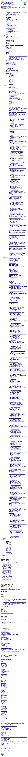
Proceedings (8, 49)
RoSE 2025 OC (14, 494)
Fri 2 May (11, 81)
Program (5, 46)
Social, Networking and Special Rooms (17, 112)
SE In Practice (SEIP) (13, 91)
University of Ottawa (10, 40)
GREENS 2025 (4, 695)
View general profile (4, 611)
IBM (7, 42)
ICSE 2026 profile (7, 573)
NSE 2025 (3, 702)
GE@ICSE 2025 (4, 692)
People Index (11, 304)
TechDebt (13, 199)
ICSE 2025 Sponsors (10, 36)
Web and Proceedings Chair (17, 455)
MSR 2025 (3, 672)
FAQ (7, 34)
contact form (3, 619)
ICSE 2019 (8, 552)
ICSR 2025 (3, 670)
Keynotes (8, 52)
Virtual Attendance (10, 18)
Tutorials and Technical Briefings (16, 106)
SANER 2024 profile (7, 577)
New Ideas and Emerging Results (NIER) (18, 93)
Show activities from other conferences (9, 606)
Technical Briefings (10, 62)
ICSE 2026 (8, 543)
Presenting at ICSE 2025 (11, 19)
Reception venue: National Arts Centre (14, 15)
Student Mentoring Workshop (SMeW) (17, 114)
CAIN (12, 120)
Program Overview (10, 51)
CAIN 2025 (3, 663)
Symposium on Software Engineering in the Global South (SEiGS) (18, 109)
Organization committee (16, 364)
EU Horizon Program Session (12, 71)
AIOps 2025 (3, 680)
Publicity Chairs (14, 517)
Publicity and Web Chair (16, 441)
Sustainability (9, 32)
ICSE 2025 (3, 559)
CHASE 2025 (4, 664)
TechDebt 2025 (4, 675)
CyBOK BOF (9, 69)
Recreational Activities (11, 67)
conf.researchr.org (7, 622)
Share (2, 609)
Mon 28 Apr (11, 76)
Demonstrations (12, 96)
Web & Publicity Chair (16, 508)
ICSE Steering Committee (14, 258)
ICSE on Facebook (6, 748)
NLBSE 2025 (4, 701)
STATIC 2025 (4, 714)
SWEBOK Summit (10, 68)
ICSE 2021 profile (7, 568)
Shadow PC (11, 103)
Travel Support (9, 29)
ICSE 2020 (8, 550)
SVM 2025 (3, 715)
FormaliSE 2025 (4, 667)
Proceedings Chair (15, 440)
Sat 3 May (11, 82)
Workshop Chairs (15, 454)
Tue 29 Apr (11, 77)
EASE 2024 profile (7, 566)
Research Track (12, 90)
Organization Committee (16, 331)
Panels (10, 54)
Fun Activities (9, 21)
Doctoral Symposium (13, 102)
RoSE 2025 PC (14, 496)
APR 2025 (3, 681)
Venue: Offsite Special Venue (12, 14)
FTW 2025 (3, 689)
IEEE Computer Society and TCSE (13, 37)
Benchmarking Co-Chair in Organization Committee (14, 602)
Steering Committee (15, 310)
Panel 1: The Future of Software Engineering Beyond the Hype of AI (16, 59)
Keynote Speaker (15, 429)
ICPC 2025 (3, 669)
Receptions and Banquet (11, 64)
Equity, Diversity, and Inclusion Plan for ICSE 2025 (12, 743)
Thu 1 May (11, 80)
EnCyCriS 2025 (4, 686)
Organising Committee (16, 477)
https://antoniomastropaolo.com (15, 588)
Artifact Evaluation (13, 97)
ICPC (12, 154)
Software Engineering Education (16, 99)
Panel (12, 299)
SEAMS (13, 194)
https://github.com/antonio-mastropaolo (12, 589)
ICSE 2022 (8, 548)
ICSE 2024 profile (7, 572)
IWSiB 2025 (3, 697)
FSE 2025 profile (7, 567)
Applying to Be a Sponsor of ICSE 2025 (14, 45)
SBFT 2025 (3, 709)
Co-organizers (14, 443)
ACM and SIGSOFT (10, 39)
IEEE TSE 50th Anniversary (12, 70)
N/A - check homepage (16, 403)
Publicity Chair (14, 410)
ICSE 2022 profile (7, 570)
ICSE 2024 (8, 545)
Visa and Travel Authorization (12, 26)
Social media (8, 23)
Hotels (7, 24)
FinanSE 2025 (4, 687)
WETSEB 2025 (4, 717)
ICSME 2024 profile (7, 576)
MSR (12, 174)
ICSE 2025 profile (4, 560)
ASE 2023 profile (7, 564)
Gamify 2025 (3, 690)
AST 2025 (3, 661)
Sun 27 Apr (11, 75)
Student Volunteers (13, 115)
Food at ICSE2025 (10, 20)
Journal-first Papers (13, 95)
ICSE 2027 (8, 542)
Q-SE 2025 (3, 703)
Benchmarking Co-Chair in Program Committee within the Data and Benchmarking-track (15, 600)
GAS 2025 (3, 691)
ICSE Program (9, 47)
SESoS (2, 713)
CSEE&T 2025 (4, 665)
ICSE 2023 (8, 547)
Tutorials (8, 60)
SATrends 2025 (4, 708)
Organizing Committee (13, 260)
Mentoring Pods (14, 300)
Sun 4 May (11, 84)
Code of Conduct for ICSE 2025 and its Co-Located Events (13, 741)
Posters (10, 101)
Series (7, 541)
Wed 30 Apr (11, 79)
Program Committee (15, 272)
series (7, 559)
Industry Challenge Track (14, 98)
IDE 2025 (3, 696)
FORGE (13, 142)
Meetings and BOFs (13, 113)
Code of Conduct (9, 30)
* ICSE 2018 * (9, 553)
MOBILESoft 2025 (5, 671)
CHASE (13, 131)
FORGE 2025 (4, 666)
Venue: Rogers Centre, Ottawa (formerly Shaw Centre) (12, 723)
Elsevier (7, 43)
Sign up (5, 556)
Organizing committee (16, 446)
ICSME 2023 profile (7, 575)
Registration (8, 17)
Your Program (9, 48)
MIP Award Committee (16, 391)
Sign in (4, 555)
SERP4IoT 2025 (4, 712)
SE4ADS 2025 (4, 711)
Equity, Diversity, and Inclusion (13, 31)
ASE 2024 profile (7, 565)
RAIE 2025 (3, 705)
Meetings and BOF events (11, 63)
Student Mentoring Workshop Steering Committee (17, 298)
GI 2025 (2, 694)
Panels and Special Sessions (15, 88)
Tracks (4, 85)
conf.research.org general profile (10, 562)
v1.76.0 (13, 622)
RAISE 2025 (3, 706)
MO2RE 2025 (4, 700)
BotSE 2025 (3, 683)
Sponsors (5, 35)
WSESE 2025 (4, 718)
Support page (3, 623)
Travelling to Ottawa (10, 28)
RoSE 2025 (3, 707)
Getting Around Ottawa (11, 25)
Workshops (11, 104)
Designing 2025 (4, 685)
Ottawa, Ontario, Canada (19, 7)
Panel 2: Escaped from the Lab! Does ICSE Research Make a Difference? (18, 56)
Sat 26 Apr (11, 74)
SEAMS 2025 (4, 674)
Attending (5, 11)
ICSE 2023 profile (7, 571)
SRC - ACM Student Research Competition (18, 110)
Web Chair (13, 412)
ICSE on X (7, 750)
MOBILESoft (14, 169)
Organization (6, 257)
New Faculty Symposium (14, 107)
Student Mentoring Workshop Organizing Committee (17, 295)
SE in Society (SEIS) (13, 92)
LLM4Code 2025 (4, 698)
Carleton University (10, 41)
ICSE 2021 (8, 549)
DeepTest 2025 (4, 684)
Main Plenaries (12, 87)
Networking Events (10, 65)
